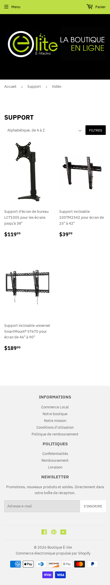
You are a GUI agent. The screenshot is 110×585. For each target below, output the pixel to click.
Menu (15, 7)
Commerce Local (55, 407)
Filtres (95, 130)
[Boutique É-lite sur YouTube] (63, 533)
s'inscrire (93, 506)
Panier (100, 7)
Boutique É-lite (59, 547)
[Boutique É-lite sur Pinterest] (54, 533)
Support (34, 86)
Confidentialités (55, 453)
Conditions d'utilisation (55, 427)
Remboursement (55, 460)
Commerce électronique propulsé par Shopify (53, 553)
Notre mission (55, 420)
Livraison (55, 467)
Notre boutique (55, 413)
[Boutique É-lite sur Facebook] (44, 533)
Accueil (10, 86)
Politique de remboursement (55, 434)
